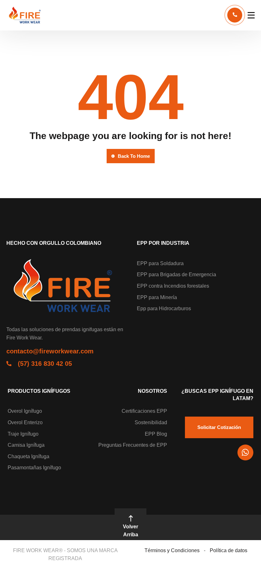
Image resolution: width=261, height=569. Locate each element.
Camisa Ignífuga (26, 445)
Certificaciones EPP (144, 411)
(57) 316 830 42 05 (45, 363)
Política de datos (228, 550)
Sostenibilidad (151, 422)
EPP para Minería (157, 297)
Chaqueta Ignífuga (28, 456)
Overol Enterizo (25, 422)
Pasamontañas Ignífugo (34, 467)
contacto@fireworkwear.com (50, 351)
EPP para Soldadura (160, 263)
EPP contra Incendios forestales (173, 286)
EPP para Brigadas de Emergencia (176, 274)
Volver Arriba (130, 531)
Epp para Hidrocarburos (164, 308)
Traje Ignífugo (23, 434)
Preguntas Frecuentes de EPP (132, 445)
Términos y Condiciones (172, 550)
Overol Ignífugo (25, 411)
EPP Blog (156, 434)
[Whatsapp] (245, 452)
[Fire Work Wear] (25, 15)
